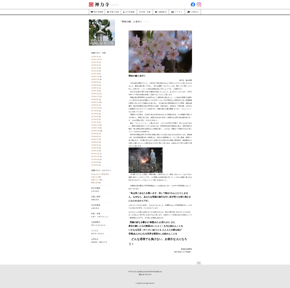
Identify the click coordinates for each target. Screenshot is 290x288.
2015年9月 (94, 162)
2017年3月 (94, 116)
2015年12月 (95, 153)
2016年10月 (95, 131)
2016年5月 (94, 145)
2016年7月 (94, 139)
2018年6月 (94, 99)
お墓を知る (95, 206)
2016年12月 (95, 125)
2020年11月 (95, 76)
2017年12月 (95, 108)
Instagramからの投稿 (98, 174)
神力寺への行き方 (97, 232)
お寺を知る (95, 189)
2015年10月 (95, 159)
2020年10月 (95, 79)
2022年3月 (94, 62)
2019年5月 (94, 88)
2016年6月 (94, 142)
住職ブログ (95, 180)
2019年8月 (94, 82)
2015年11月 (95, 156)
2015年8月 (94, 165)
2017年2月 (94, 119)
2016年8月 (94, 136)
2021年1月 (94, 74)
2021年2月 (94, 71)
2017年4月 (94, 114)
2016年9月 (94, 134)
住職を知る (95, 198)
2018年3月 (94, 105)
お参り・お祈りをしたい (100, 215)
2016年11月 (95, 128)
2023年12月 (95, 59)
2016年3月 (94, 148)
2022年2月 (94, 65)
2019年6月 (94, 85)
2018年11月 (95, 96)
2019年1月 (94, 91)
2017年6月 (94, 111)
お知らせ (94, 177)
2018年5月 (94, 102)
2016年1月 (94, 151)
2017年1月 (94, 122)
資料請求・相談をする (99, 240)
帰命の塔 (94, 182)
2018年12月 (95, 94)
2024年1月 (94, 56)
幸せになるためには (98, 223)
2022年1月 (94, 68)
